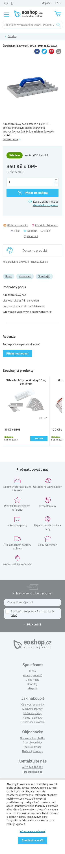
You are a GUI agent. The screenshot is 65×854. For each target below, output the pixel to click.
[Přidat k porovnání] (40, 418)
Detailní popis (10, 139)
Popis (8, 276)
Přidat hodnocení (17, 353)
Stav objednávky (32, 742)
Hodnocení (25, 276)
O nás (32, 671)
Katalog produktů (32, 675)
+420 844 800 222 (32, 767)
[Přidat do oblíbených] (45, 418)
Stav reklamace (33, 746)
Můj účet (46, 3)
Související (44, 276)
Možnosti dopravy (32, 709)
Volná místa (32, 679)
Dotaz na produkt (35, 250)
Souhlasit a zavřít (33, 840)
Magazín (33, 688)
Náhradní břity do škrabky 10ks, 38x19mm (26, 382)
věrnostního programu (45, 205)
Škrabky (12, 36)
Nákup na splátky (32, 717)
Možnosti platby (32, 713)
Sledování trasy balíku (32, 738)
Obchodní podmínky (32, 704)
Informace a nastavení (32, 831)
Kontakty (32, 684)
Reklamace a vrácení (32, 722)
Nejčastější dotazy (32, 751)
